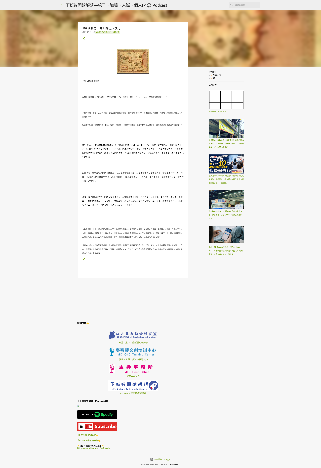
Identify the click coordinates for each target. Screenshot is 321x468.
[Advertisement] (133, 299)
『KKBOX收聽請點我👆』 (88, 435)
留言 (214, 78)
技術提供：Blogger (162, 459)
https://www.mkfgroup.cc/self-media (93, 448)
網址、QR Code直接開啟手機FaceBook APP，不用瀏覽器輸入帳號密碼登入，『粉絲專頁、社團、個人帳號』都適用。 (226, 250)
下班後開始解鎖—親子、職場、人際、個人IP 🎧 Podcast (116, 5)
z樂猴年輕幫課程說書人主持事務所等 (107, 32)
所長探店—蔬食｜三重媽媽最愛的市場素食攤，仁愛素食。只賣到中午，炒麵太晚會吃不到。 (226, 215)
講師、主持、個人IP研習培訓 (133, 359)
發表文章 (216, 75)
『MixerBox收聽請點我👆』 (89, 440)
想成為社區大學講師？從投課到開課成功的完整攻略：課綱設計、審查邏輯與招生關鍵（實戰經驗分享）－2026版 (226, 179)
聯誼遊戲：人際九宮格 (217, 111)
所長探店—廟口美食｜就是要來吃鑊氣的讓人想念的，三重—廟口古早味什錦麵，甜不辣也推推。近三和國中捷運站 (226, 143)
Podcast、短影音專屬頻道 (133, 393)
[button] (83, 38)
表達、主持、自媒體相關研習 (133, 342)
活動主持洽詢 (133, 376)
